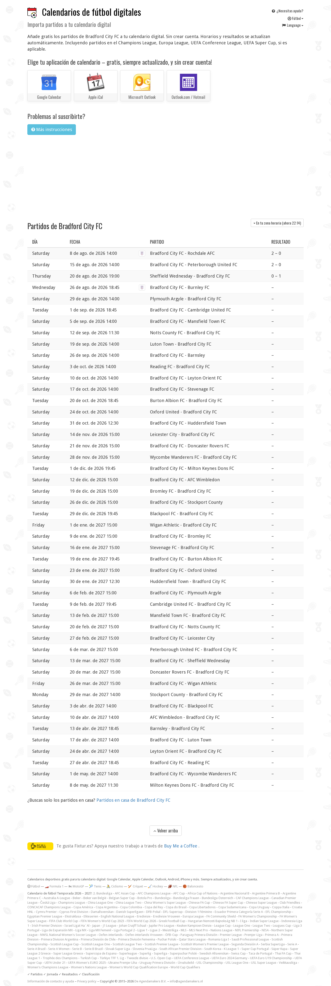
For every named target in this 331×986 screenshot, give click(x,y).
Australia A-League (57, 898)
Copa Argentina (107, 907)
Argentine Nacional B (234, 893)
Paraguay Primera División (199, 935)
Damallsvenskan (102, 912)
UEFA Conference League (191, 958)
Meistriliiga (170, 930)
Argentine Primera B (266, 893)
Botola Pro (144, 898)
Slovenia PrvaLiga (145, 949)
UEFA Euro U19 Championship (271, 958)
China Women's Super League (165, 902)
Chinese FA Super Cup (228, 902)
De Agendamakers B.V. (150, 981)
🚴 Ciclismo (114, 886)
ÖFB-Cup (171, 935)
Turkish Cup (88, 958)
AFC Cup (179, 893)
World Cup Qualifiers (185, 967)
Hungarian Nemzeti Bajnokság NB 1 (212, 921)
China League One (100, 902)
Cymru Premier (46, 912)
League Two (261, 925)
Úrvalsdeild (186, 962)
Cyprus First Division (73, 912)
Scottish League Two (127, 944)
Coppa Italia (280, 907)
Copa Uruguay (259, 907)
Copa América (83, 907)
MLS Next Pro (198, 930)
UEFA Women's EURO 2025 (87, 962)
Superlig (145, 953)
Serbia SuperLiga (273, 944)
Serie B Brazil (94, 949)
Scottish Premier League (161, 944)
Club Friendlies (290, 902)
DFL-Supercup (173, 912)
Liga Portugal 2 (124, 930)
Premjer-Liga (253, 935)
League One (241, 925)
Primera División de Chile (98, 939)
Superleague (128, 953)
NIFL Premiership (247, 930)
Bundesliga (163, 898)
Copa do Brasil (176, 907)
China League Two (129, 902)
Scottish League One (95, 944)
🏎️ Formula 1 (54, 886)
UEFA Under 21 (55, 962)
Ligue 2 (155, 930)
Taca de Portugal (260, 953)
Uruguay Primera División (157, 962)
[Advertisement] (165, 175)
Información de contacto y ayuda (50, 981)
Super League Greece (68, 953)
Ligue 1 (142, 930)
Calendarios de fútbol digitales (91, 11)
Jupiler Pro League (161, 925)
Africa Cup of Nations (203, 893)
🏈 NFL (173, 886)
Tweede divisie (137, 958)
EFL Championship (278, 912)
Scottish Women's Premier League (205, 944)
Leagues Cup (282, 925)
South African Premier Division (180, 949)
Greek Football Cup (172, 921)
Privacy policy (86, 981)
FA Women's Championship (257, 916)
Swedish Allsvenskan (214, 953)
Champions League (71, 902)
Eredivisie (143, 916)
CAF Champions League (252, 898)
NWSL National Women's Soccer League (68, 935)
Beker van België (94, 898)
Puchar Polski (167, 939)
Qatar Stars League (192, 939)
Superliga (160, 953)
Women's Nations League (89, 967)
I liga (243, 921)
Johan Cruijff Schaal (132, 925)
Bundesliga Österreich (217, 898)
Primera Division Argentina (59, 939)
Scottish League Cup (64, 944)
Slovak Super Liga (117, 949)
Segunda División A (244, 944)
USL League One (237, 962)
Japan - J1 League (104, 925)
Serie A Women (59, 949)
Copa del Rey (154, 907)
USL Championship (210, 962)
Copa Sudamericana (232, 907)
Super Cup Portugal (255, 949)
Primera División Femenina (136, 939)
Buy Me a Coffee (181, 845)
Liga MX (80, 930)
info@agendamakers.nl (186, 981)
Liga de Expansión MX (57, 930)
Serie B (77, 949)
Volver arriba (167, 830)
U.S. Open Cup (161, 958)
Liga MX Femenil (100, 930)
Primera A (272, 935)
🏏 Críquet (135, 886)
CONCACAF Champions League (49, 907)
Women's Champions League (47, 967)
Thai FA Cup (283, 953)
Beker (77, 898)
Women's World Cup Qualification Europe (139, 967)
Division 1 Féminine (198, 912)
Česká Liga (47, 902)
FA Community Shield (221, 916)
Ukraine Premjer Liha (122, 962)
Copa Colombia (131, 907)
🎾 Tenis (95, 886)
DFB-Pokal (153, 912)
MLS (184, 930)
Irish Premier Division (47, 925)
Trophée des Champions (60, 958)
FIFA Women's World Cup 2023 (102, 921)
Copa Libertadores (202, 907)
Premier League (231, 935)
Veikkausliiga (288, 962)
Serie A (292, 944)
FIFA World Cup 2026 (141, 921)
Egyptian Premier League (44, 916)
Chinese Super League (261, 902)
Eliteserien (91, 916)
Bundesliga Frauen (186, 898)
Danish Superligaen (129, 912)
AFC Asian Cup (125, 893)
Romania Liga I (218, 939)
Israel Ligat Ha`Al (76, 925)
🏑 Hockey (155, 886)
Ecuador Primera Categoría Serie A (239, 912)
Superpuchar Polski (183, 953)
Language (293, 25)
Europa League (193, 916)
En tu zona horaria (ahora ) (278, 222)
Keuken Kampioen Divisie (194, 925)
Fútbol (296, 18)
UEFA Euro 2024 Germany (229, 958)
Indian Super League (264, 921)
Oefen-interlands (111, 935)
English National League (117, 916)
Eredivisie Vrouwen (166, 916)
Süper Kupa (279, 949)
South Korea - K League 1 (221, 949)
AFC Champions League (154, 893)
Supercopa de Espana (101, 953)
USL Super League (263, 962)
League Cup (222, 925)
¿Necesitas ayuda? (289, 10)
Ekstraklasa (73, 916)
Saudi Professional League (250, 939)
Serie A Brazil (36, 949)
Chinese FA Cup (199, 902)
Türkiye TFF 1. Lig (112, 958)
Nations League (221, 930)
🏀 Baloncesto (193, 886)
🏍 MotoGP (76, 886)
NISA (265, 930)
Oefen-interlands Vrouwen (144, 935)
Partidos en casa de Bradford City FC (133, 800)
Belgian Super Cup (122, 898)
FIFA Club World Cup (63, 921)
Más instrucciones (53, 129)
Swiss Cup (238, 953)
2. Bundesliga (102, 893)
